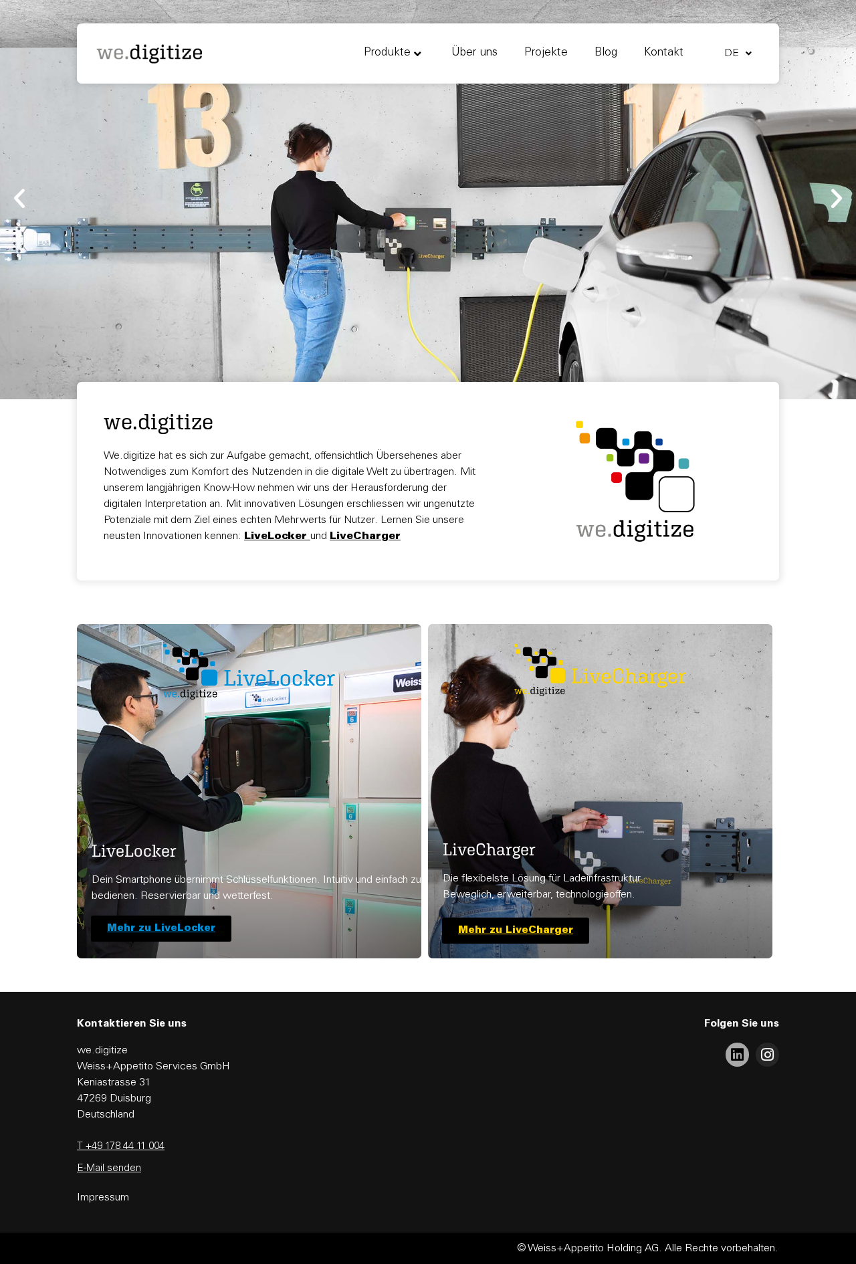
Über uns (474, 53)
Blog (606, 53)
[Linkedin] (737, 1054)
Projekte (546, 53)
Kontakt (663, 53)
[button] (19, 198)
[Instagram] (767, 1054)
